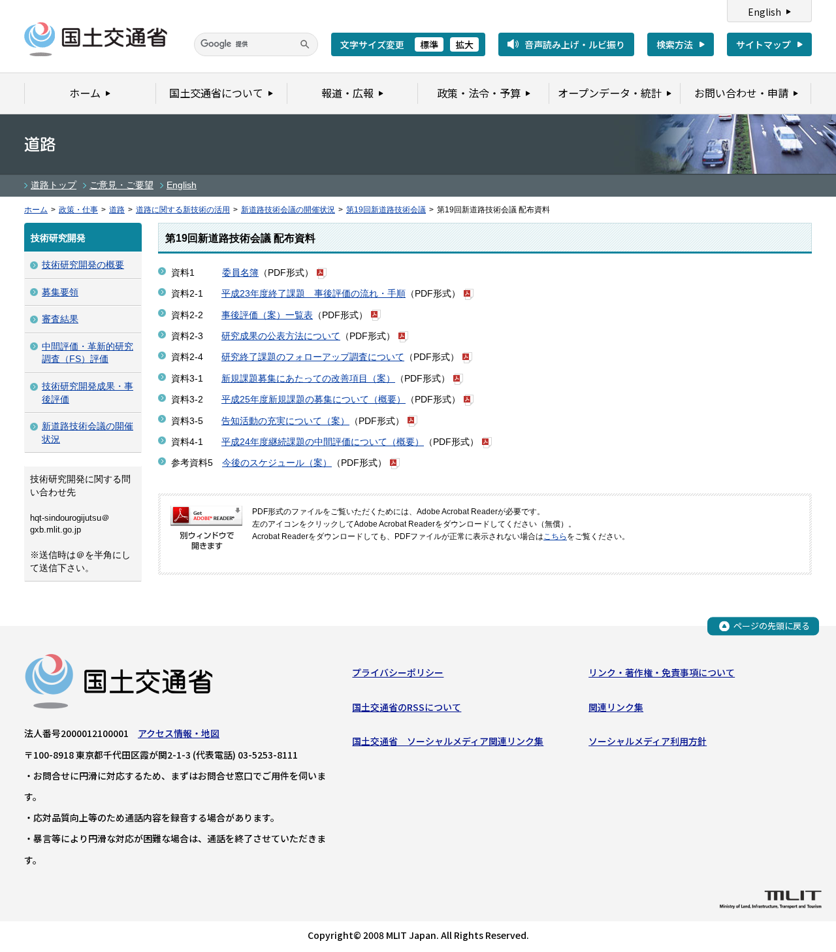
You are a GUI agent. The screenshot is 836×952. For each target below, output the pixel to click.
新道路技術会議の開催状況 (288, 209)
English (764, 11)
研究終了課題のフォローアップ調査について (312, 357)
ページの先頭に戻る (771, 625)
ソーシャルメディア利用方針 (647, 740)
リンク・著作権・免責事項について (661, 672)
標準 (429, 44)
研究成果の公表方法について (280, 336)
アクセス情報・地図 (178, 733)
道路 (117, 209)
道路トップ (53, 185)
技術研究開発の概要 (83, 264)
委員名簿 (240, 272)
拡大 (464, 44)
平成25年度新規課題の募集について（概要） (313, 399)
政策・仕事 (78, 209)
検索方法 (674, 44)
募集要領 (60, 292)
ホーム (36, 209)
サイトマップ (763, 44)
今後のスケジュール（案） (277, 462)
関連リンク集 (615, 707)
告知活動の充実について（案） (285, 421)
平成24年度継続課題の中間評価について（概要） (322, 441)
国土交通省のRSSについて (406, 707)
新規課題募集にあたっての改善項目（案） (308, 378)
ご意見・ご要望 (121, 185)
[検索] (305, 44)
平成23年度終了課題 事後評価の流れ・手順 (313, 293)
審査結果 (60, 319)
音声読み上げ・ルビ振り (574, 44)
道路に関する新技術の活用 (183, 209)
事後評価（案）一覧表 (267, 315)
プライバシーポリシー (397, 672)
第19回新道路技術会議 (386, 209)
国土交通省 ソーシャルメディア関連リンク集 (447, 740)
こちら (555, 536)
